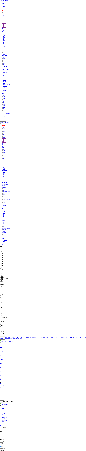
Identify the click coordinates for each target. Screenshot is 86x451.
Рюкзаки (4, 92)
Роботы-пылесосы (5, 195)
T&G (3, 59)
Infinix (3, 17)
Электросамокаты (17, 338)
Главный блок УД (5, 74)
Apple (3, 12)
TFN (3, 38)
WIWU (35, 337)
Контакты (4, 6)
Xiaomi (4, 35)
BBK (3, 224)
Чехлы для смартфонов (58, 337)
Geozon (28, 337)
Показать (1, 336)
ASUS (3, 100)
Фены (3, 78)
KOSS (3, 44)
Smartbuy (4, 45)
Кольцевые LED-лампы (81, 337)
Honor (3, 18)
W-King (4, 56)
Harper (3, 108)
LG (3, 106)
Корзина (5, 0)
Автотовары (13, 338)
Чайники (4, 83)
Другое (4, 22)
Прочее (4, 116)
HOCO (4, 60)
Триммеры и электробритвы (6, 77)
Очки (3, 91)
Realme (4, 41)
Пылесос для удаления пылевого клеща (7, 84)
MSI (3, 101)
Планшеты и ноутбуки (4, 420)
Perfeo (3, 47)
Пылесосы (4, 87)
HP (3, 99)
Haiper (3, 111)
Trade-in (2, 414)
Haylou (4, 37)
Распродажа (4, 10)
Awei (3, 151)
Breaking (4, 50)
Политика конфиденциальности (4, 404)
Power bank (69, 337)
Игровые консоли (2, 338)
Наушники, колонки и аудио (42, 337)
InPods (3, 42)
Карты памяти (72, 337)
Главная (1, 0)
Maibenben (4, 104)
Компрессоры (4, 114)
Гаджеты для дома (5, 72)
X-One (3, 51)
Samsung (4, 13)
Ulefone (4, 132)
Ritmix (3, 43)
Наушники (46, 337)
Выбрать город (2, 450)
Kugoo (3, 119)
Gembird (4, 54)
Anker (3, 49)
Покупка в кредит (5, 4)
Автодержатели (5, 230)
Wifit (33, 337)
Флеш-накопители (76, 337)
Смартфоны (7, 337)
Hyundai (4, 107)
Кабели (67, 337)
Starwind (4, 110)
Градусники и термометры (6, 192)
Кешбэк (2, 7)
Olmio (3, 21)
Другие (37, 337)
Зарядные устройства (63, 337)
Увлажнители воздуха (5, 85)
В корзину (1, 347)
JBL (3, 33)
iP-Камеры (4, 73)
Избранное (7, 0)
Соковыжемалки (5, 86)
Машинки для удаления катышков (7, 76)
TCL (3, 95)
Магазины (1, 1)
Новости (3, 409)
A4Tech (4, 53)
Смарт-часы (7, 142)
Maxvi (3, 52)
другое (4, 46)
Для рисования (4, 90)
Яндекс (4, 58)
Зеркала (4, 75)
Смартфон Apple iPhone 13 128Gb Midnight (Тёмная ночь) (7, 341)
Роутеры (4, 88)
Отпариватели (4, 80)
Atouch (4, 98)
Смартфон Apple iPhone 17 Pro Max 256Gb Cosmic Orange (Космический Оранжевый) (10, 385)
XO (36, 337)
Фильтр (1, 248)
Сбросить (4, 336)
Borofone (4, 34)
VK (3, 61)
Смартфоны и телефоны (3, 337)
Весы (3, 82)
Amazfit (19, 337)
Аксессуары (54, 337)
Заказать (1, 355)
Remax (32, 337)
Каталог (3, 0)
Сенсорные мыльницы (5, 81)
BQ (3, 20)
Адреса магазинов (2, 425)
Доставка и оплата (4, 412)
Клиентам (3, 3)
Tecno (3, 15)
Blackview (4, 16)
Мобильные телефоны (11, 337)
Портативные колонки (50, 337)
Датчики (4, 79)
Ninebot (4, 233)
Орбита (4, 48)
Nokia (3, 19)
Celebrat (4, 40)
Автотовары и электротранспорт (6, 113)
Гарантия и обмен (5, 5)
